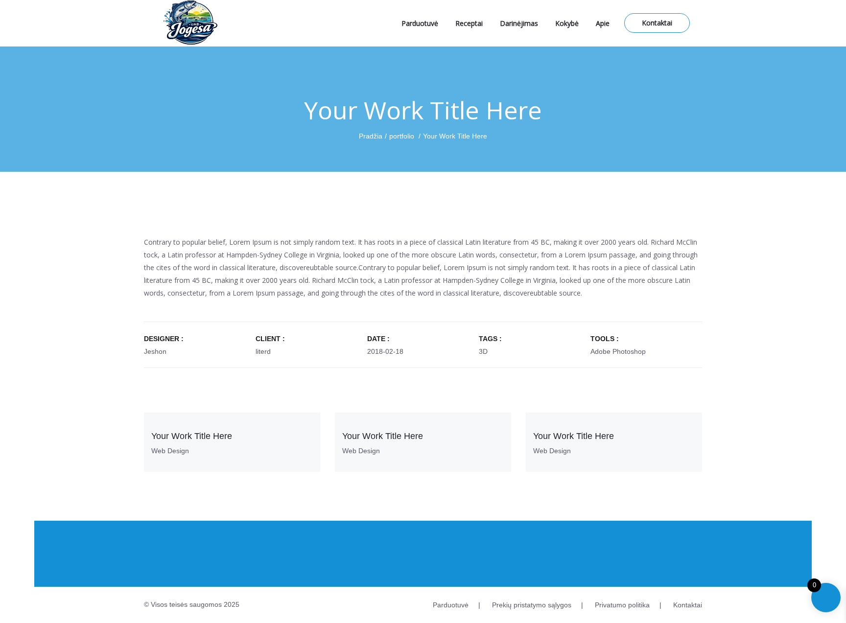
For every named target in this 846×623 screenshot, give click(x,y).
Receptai (469, 23)
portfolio (401, 136)
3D (483, 351)
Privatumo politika (622, 605)
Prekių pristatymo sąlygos (531, 605)
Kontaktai (657, 22)
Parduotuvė (419, 23)
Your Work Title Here (191, 436)
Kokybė (567, 23)
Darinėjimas (519, 23)
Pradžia (370, 136)
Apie (603, 23)
